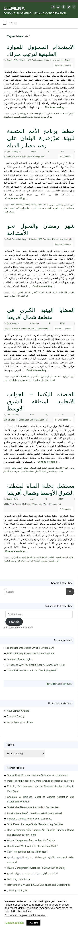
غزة (56, 471)
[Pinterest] (73, 7)
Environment (37, 60)
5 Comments (65, 156)
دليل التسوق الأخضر (17, 890)
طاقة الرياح (19, 561)
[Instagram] (57, 7)
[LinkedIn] (52, 7)
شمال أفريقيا (14, 380)
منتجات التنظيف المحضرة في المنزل (18, 117)
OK (69, 591)
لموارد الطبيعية (40, 117)
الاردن (72, 468)
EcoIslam (47, 239)
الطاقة (51, 557)
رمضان (6, 296)
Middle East (21, 156)
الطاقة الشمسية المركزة (21, 557)
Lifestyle (67, 60)
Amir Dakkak (12, 415)
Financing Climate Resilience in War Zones (29, 818)
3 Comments (65, 509)
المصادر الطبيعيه (47, 561)
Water (33, 204)
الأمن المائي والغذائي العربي (62, 204)
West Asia (42, 204)
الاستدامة (71, 208)
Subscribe (14, 621)
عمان (61, 471)
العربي (20, 292)
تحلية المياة (30, 561)
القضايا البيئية (16, 376)
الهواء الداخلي (35, 113)
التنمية (48, 292)
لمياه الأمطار (40, 471)
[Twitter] (68, 7)
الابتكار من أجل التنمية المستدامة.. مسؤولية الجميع (32, 873)
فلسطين (50, 471)
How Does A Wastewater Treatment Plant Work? (32, 846)
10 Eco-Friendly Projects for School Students (30, 653)
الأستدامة (63, 292)
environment (16, 204)
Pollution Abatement (39, 328)
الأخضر (72, 292)
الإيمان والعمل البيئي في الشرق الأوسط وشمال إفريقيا (34, 813)
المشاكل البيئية (45, 380)
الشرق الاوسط (62, 468)
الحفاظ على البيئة (53, 376)
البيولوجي (65, 376)
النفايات (35, 380)
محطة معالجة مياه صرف (24, 471)
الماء (44, 113)
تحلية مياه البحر (39, 208)
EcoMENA (14, 8)
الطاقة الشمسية (40, 557)
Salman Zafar (12, 60)
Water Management (35, 156)
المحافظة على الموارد (19, 296)
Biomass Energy (15, 716)
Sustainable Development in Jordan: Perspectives (33, 807)
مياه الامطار (8, 471)
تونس (22, 380)
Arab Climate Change (18, 710)
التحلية (72, 557)
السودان (33, 376)
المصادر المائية (30, 468)
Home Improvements (53, 60)
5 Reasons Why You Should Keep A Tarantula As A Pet (36, 665)
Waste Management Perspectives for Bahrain (31, 840)
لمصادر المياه (8, 212)
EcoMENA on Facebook (59, 683)
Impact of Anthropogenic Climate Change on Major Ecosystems (40, 780)
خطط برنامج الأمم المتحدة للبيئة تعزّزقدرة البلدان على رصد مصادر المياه (41, 138)
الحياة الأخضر (38, 292)
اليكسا (14, 468)
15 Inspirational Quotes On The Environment (30, 648)
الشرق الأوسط (61, 557)
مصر (5, 380)
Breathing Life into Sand (19, 879)
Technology (37, 504)
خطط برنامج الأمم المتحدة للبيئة (18, 208)
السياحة (26, 376)
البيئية (55, 292)
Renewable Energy (23, 504)
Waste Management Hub (20, 722)
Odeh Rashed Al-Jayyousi (18, 239)
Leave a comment (63, 65)
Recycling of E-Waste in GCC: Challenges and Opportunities (39, 884)
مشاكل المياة (8, 561)
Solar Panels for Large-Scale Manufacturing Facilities (35, 824)
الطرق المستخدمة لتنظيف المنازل (61, 113)
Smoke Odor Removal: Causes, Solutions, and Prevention (37, 775)
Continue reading (56, 107)
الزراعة (62, 208)
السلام (27, 292)
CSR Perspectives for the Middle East (27, 851)
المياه (20, 468)
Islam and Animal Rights (19, 659)
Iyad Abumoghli (13, 151)
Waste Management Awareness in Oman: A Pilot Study (36, 867)
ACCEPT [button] (33, 922)
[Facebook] (63, 7)
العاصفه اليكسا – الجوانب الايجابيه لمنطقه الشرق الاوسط (41, 401)
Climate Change (11, 328)
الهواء (28, 380)
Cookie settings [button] (14, 922)
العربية (55, 208)
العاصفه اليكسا (48, 468)
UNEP (26, 204)
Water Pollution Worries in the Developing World (32, 670)
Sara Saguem (13, 323)
